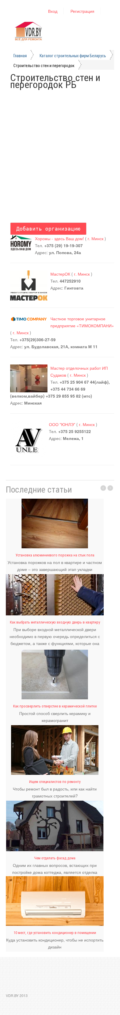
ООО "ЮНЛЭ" (62, 424)
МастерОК (60, 274)
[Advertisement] (60, 155)
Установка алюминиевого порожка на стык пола (54, 555)
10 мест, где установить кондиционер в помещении (55, 932)
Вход (52, 11)
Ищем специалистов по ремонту (54, 781)
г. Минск (96, 238)
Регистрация (82, 11)
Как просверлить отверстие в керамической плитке (55, 706)
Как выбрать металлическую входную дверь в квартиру (55, 622)
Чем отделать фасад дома (54, 858)
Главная (20, 55)
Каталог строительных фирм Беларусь (73, 55)
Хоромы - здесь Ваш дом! (59, 238)
